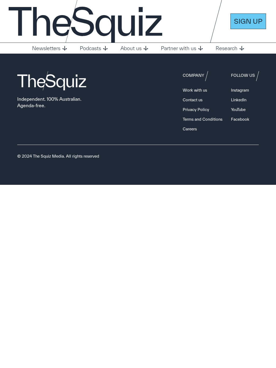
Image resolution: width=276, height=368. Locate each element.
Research (226, 48)
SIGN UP (248, 21)
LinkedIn (238, 100)
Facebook (240, 119)
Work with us (195, 90)
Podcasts (90, 48)
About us (131, 48)
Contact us (192, 100)
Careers (190, 129)
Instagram (240, 90)
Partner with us (178, 48)
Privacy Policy (196, 109)
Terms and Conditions (202, 119)
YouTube (238, 109)
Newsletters (46, 48)
